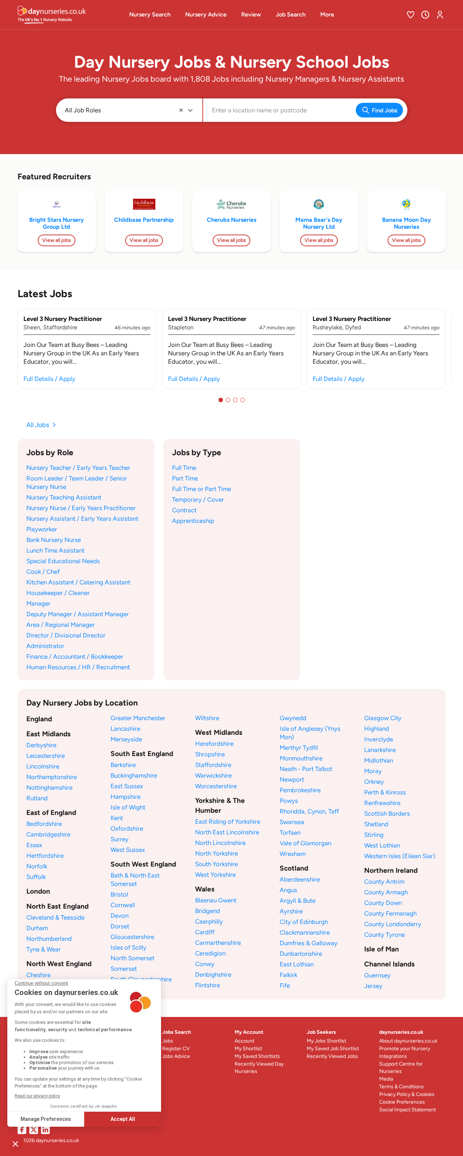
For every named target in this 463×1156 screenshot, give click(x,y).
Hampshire (126, 796)
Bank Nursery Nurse (53, 539)
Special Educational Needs (63, 561)
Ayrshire (291, 911)
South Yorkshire (216, 864)
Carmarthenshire (218, 942)
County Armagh (386, 892)
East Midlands (48, 734)
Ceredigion (210, 953)
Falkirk (288, 975)
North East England (57, 906)
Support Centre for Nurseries (401, 1067)
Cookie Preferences (402, 1102)
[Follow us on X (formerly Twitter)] (33, 1129)
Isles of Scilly (128, 947)
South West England (143, 864)
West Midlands (218, 732)
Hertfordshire (45, 855)
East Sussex (127, 786)
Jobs (167, 1041)
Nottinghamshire (49, 787)
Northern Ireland (391, 870)
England (39, 719)
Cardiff (204, 932)
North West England (59, 963)
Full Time (184, 467)
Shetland (376, 824)
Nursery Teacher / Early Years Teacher (78, 467)
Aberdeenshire (300, 879)
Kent (117, 818)
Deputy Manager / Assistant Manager (77, 614)
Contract (184, 510)
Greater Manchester (138, 718)
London (38, 891)
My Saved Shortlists (257, 1056)
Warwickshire (213, 775)
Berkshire (123, 764)
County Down (383, 902)
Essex (34, 845)
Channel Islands (389, 964)
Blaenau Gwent (215, 900)
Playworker (41, 529)
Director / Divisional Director (65, 635)
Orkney (374, 781)
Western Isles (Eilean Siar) (399, 856)
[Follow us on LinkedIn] (45, 1129)
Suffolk (36, 876)
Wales (204, 889)
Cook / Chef (43, 571)
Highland (376, 728)
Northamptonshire (51, 777)
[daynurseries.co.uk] (67, 14)
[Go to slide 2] (228, 400)
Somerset (124, 968)
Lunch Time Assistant (55, 550)
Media (386, 1079)
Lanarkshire (380, 749)
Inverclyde (378, 739)
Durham (37, 928)
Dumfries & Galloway (308, 943)
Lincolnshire (42, 766)
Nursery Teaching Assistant (63, 497)
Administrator (45, 646)
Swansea (292, 822)
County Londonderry (392, 924)
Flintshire (207, 985)
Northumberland (49, 938)
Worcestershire (216, 786)
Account (244, 1041)
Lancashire (125, 728)
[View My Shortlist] (411, 14)
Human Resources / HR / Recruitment (78, 667)
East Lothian (297, 964)
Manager (38, 603)
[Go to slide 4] (242, 400)
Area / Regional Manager (60, 624)
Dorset (120, 926)
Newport (292, 779)
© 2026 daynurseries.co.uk (48, 1140)
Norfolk (36, 866)
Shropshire (210, 754)
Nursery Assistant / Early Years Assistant (82, 518)
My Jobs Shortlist (326, 1041)
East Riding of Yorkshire (227, 821)
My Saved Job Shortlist (333, 1048)
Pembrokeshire (300, 790)
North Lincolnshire (220, 842)
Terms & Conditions (401, 1087)
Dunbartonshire (301, 953)
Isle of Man (381, 949)
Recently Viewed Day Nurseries (259, 1067)
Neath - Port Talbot (306, 768)
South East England (142, 753)
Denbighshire (213, 974)
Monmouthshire (301, 758)
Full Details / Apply (49, 378)
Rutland (37, 798)
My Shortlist (248, 1048)
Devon (119, 915)
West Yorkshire (215, 874)
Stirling (374, 834)
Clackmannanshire (305, 932)
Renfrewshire (382, 803)
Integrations (393, 1056)
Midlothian (378, 760)
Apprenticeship (193, 520)
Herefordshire (214, 743)
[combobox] (212, 110)
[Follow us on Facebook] (22, 1129)
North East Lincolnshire (227, 832)
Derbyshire (41, 745)
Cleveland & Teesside (55, 917)
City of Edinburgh (304, 921)
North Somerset (132, 958)
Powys (289, 800)
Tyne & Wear (43, 949)
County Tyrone (384, 934)
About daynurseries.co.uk (408, 1041)
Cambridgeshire (48, 834)
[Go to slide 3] (235, 400)
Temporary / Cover (198, 499)
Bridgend (207, 910)
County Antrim (384, 881)
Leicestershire (45, 755)
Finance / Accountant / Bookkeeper (74, 656)
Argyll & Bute (297, 900)
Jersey (373, 985)
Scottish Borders (387, 813)
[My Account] (440, 14)
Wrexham (293, 853)
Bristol (119, 894)
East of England (51, 812)
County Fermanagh (390, 913)
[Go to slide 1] (221, 400)
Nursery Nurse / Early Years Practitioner (81, 508)
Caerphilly (209, 921)
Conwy (204, 964)
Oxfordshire (127, 828)
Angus (288, 890)
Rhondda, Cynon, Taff (309, 811)
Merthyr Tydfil (299, 747)
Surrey (119, 839)
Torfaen (290, 832)
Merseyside (126, 739)
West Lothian (382, 845)
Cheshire (38, 975)
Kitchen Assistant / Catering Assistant (78, 582)
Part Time (185, 478)
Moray (373, 771)
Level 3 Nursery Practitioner (62, 318)
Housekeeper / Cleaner (58, 592)
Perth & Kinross (385, 792)
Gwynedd (293, 718)
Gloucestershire (132, 936)
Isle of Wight (128, 807)
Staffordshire (213, 764)
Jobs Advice (176, 1056)
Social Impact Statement (407, 1110)
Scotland (294, 868)
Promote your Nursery (404, 1048)
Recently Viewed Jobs (332, 1056)
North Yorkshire (216, 853)
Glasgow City (383, 718)
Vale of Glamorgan (305, 843)
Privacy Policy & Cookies (406, 1094)
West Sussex (128, 849)
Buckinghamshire (134, 775)
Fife (285, 985)
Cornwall (123, 905)
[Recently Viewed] (425, 14)
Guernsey (377, 975)
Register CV (176, 1048)
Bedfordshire (44, 823)
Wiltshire (207, 718)
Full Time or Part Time (201, 489)
